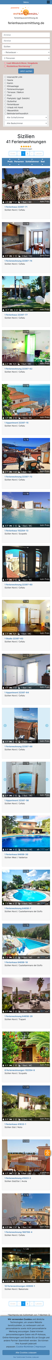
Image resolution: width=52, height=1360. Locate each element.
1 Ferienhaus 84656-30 (16, 854)
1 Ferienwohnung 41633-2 (18, 1178)
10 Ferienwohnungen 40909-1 (20, 1286)
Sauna (10, 80)
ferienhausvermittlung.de (26, 18)
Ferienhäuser (13, 104)
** (31, 66)
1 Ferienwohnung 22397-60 (18, 584)
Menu (26, 2)
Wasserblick (13, 110)
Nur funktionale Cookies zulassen (26, 1357)
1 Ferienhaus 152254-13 (16, 530)
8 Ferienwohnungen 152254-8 (20, 1070)
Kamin (10, 83)
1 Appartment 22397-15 (16, 422)
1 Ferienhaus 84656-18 (16, 962)
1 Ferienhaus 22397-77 (16, 314)
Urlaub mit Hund (15, 107)
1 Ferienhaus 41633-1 (15, 1124)
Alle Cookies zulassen (26, 1352)
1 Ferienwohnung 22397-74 (18, 261)
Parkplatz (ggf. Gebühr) (18, 98)
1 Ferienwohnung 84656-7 (18, 908)
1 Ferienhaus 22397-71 (16, 207)
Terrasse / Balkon (15, 92)
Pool (9, 95)
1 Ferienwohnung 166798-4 (18, 1232)
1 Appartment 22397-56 (17, 800)
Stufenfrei (12, 101)
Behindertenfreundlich (17, 113)
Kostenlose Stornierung (18, 66)
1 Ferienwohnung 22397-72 (18, 476)
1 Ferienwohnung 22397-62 (18, 368)
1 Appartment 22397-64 (17, 692)
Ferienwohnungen (15, 89)
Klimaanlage (13, 86)
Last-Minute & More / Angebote (22, 63)
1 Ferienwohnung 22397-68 (18, 746)
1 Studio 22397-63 (14, 638)
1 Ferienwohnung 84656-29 (19, 1016)
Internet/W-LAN (14, 77)
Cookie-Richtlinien (25, 1346)
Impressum (40, 1346)
